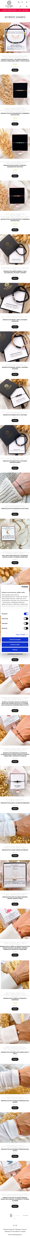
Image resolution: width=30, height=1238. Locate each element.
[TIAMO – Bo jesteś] (9, 4)
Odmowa (15, 649)
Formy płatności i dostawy (18, 1231)
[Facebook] (27, 2)
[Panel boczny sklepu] (18, 2)
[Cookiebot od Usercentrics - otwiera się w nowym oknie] (21, 587)
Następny (25, 1215)
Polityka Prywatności (9, 1229)
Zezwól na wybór (15, 644)
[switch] (26, 618)
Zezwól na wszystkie (15, 639)
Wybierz (15, 70)
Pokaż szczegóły (20, 634)
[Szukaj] (22, 2)
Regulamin (18, 1229)
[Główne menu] (20, 6)
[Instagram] (27, 6)
